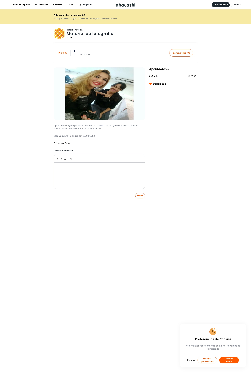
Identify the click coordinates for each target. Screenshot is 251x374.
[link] (71, 158)
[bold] (58, 158)
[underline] (65, 158)
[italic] (61, 158)
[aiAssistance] (140, 158)
